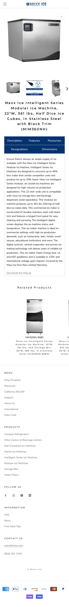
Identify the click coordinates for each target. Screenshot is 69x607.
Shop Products (12, 380)
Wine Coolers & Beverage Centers (23, 440)
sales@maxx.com (13, 545)
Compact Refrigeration (16, 434)
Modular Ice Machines (16, 463)
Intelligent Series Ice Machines (21, 457)
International (11, 409)
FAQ (6, 514)
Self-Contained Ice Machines (20, 445)
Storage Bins (11, 469)
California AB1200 (14, 391)
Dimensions (49, 149)
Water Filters (11, 475)
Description (14, 141)
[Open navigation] (5, 4)
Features (34, 141)
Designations (19, 149)
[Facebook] (5, 495)
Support (8, 397)
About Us (9, 403)
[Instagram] (13, 495)
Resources (54, 141)
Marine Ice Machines (15, 451)
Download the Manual (19, 273)
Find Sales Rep (12, 526)
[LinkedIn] (30, 495)
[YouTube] (22, 495)
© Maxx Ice (34, 569)
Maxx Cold (10, 415)
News (7, 520)
